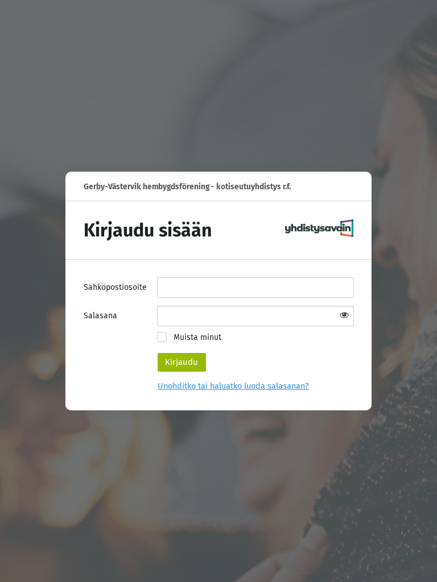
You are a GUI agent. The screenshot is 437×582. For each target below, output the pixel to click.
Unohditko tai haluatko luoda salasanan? (233, 386)
